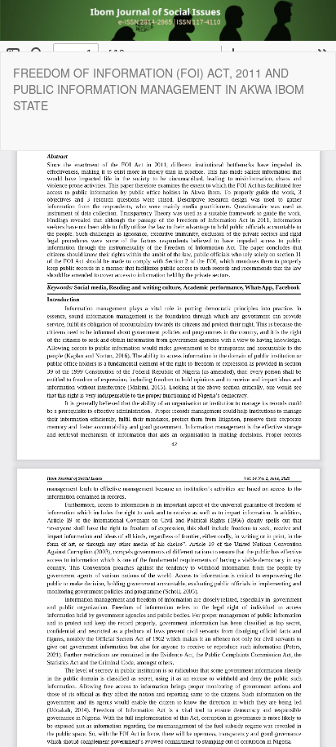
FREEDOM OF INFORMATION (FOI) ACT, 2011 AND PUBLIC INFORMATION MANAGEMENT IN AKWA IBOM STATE (158, 88)
